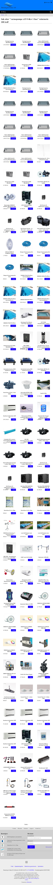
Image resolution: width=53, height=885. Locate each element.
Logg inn (31, 828)
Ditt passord (30, 841)
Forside (14, 828)
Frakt (12, 866)
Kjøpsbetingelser (19, 866)
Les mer (27, 878)
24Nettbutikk (29, 882)
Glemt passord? (49, 847)
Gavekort (26, 828)
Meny (4, 12)
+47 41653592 (30, 870)
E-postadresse (31, 835)
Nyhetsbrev (40, 866)
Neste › (26, 824)
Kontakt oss (38, 828)
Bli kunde (20, 828)
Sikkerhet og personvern (30, 866)
